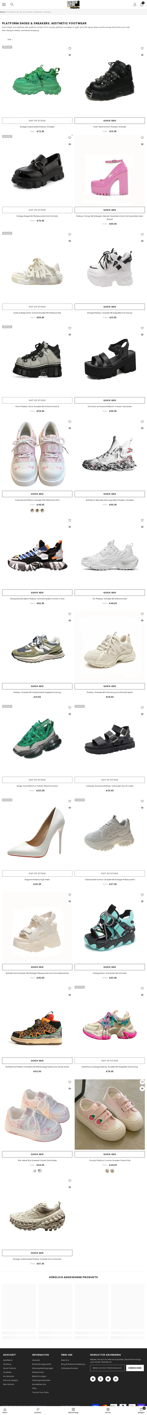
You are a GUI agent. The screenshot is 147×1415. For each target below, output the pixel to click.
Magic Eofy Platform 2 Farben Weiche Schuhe (37, 786)
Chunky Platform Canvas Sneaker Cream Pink (109, 1160)
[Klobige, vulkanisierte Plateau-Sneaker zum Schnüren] (37, 1213)
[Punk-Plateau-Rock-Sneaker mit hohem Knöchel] (37, 360)
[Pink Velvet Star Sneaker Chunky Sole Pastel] (37, 1114)
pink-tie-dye (35, 1171)
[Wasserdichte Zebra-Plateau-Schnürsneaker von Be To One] (37, 553)
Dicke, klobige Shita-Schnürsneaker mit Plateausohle (37, 313)
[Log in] (135, 4)
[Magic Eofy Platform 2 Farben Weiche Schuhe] (37, 740)
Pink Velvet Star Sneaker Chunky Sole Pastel (37, 1160)
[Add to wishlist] (69, 48)
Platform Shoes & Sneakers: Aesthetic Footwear (30, 12)
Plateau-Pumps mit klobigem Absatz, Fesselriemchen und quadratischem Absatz (109, 217)
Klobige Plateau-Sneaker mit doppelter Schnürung (109, 313)
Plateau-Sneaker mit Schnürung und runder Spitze (110, 692)
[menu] (4, 4)
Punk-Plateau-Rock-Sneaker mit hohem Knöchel (37, 406)
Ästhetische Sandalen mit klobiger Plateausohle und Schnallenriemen (37, 973)
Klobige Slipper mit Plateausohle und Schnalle (37, 216)
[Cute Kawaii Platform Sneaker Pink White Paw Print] (37, 454)
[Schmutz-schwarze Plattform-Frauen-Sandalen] (110, 360)
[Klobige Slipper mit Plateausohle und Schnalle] (37, 170)
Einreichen (135, 1368)
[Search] (12, 4)
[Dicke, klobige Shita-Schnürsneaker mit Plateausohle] (37, 267)
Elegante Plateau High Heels (37, 879)
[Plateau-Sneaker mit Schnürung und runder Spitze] (110, 646)
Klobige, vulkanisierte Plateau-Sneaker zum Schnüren (37, 1259)
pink (32, 510)
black (37, 510)
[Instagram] (93, 1379)
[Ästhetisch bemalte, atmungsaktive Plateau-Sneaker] (110, 454)
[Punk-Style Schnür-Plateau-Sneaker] (110, 81)
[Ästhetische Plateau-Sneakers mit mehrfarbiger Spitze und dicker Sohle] (37, 1021)
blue (42, 510)
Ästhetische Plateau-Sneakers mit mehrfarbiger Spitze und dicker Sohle (37, 1067)
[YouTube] (115, 1379)
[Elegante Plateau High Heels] (37, 834)
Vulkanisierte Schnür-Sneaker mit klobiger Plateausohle (110, 879)
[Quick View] (69, 55)
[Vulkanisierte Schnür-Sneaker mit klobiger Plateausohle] (110, 834)
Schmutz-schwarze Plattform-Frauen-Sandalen (110, 406)
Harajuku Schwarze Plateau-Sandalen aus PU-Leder (109, 786)
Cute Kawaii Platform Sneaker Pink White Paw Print (37, 500)
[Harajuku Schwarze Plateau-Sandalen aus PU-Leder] (110, 740)
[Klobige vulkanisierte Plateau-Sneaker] (37, 81)
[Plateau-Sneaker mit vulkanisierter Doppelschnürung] (37, 646)
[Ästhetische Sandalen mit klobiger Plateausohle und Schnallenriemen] (37, 927)
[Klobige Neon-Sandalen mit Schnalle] (110, 927)
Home (2, 12)
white (112, 1171)
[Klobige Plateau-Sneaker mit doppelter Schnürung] (110, 267)
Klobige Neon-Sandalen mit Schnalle (109, 973)
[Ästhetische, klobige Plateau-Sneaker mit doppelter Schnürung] (110, 1021)
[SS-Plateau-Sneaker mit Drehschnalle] (110, 553)
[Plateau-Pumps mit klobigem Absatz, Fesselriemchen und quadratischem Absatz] (110, 170)
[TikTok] (108, 1379)
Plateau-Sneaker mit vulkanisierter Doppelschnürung (37, 692)
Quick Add (109, 120)
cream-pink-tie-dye (40, 1171)
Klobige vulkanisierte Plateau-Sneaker (37, 127)
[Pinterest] (100, 1379)
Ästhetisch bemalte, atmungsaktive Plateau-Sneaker (110, 500)
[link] (19, 1332)
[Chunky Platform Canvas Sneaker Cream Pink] (110, 1114)
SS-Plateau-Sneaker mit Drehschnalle (110, 598)
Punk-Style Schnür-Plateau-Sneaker (109, 127)
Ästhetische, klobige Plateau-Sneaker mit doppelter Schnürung (110, 1067)
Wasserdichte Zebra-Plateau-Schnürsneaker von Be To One (37, 598)
